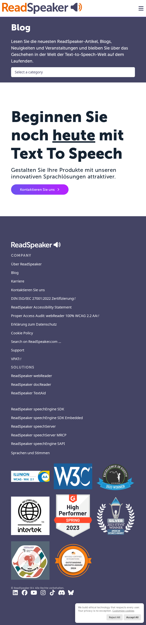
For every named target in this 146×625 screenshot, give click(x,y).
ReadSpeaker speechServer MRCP (38, 435)
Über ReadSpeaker (26, 264)
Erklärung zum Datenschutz (34, 324)
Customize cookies (123, 610)
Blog (15, 272)
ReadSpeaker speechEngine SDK (37, 409)
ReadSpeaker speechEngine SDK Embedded (47, 417)
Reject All (114, 617)
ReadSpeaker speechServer (33, 426)
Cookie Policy (22, 333)
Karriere (17, 281)
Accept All (132, 617)
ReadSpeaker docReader (31, 384)
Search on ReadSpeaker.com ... (36, 341)
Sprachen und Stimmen (30, 452)
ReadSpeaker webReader (31, 375)
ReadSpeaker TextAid (28, 393)
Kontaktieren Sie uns (37, 189)
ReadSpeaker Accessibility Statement (41, 307)
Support (17, 350)
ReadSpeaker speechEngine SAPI (38, 443)
